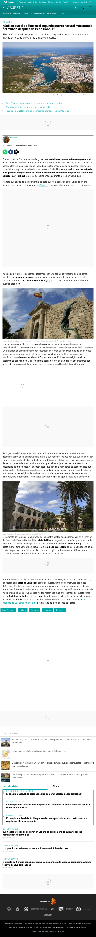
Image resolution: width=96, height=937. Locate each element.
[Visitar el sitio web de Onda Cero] (61, 909)
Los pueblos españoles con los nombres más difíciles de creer (35, 848)
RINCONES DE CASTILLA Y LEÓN (20, 791)
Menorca (43, 184)
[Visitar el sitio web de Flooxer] (48, 915)
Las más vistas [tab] (10, 786)
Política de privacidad (25, 927)
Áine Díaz (13, 137)
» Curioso (14, 733)
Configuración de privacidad (76, 927)
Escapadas (7, 13)
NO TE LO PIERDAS (10, 829)
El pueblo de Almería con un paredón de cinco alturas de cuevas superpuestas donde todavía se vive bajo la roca (46, 863)
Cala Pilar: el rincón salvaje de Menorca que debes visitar (34, 103)
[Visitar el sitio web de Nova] (35, 909)
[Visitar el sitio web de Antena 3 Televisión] (9, 909)
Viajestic (5, 733)
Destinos (16, 13)
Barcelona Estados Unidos (28, 2)
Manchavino (43, 2)
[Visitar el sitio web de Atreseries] (52, 909)
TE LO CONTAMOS (10, 845)
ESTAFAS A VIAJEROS (15, 801)
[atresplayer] (76, 8)
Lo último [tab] (55, 786)
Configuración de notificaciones (43, 931)
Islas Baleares (8, 610)
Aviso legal (13, 927)
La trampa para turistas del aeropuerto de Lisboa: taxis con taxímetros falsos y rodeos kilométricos (48, 806)
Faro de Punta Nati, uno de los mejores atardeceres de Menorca (37, 110)
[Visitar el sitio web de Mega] (43, 909)
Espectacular (52, 13)
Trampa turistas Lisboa (81, 2)
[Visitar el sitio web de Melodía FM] (78, 909)
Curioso (63, 13)
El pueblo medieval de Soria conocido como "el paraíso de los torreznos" (44, 793)
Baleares (60, 610)
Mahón (23, 610)
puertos (47, 610)
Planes (25, 13)
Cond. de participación (56, 927)
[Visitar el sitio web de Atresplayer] (87, 909)
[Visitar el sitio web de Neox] (26, 909)
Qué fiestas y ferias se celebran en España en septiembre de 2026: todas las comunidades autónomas (42, 833)
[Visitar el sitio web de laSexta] (17, 909)
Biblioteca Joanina (55, 2)
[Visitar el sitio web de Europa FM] (70, 909)
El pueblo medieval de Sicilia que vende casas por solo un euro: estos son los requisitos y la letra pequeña (46, 819)
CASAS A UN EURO (14, 815)
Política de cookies (40, 927)
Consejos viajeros (38, 13)
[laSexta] (9, 2)
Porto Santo (67, 2)
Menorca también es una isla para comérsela (28, 106)
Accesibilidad (59, 931)
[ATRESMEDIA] (48, 901)
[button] (82, 8)
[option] (48, 807)
